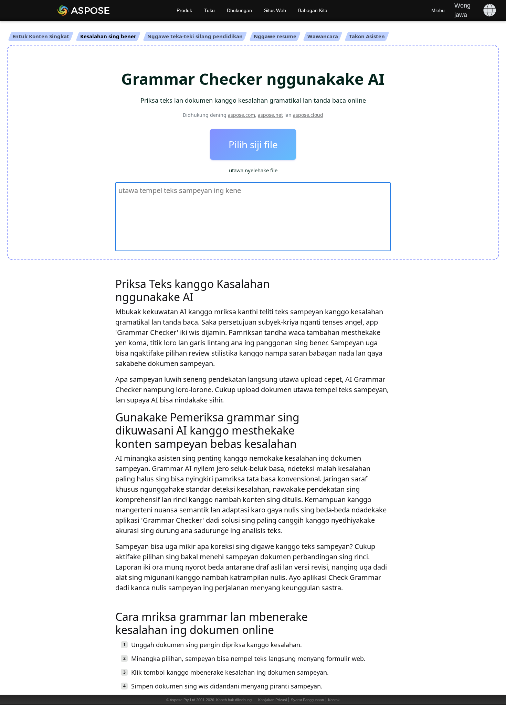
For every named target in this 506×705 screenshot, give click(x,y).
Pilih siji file (253, 144)
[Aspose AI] (103, 10)
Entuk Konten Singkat (40, 36)
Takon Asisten (367, 36)
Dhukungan (239, 10)
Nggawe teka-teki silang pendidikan (195, 36)
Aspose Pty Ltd (182, 700)
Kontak (334, 700)
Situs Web (275, 10)
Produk (184, 10)
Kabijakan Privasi (272, 700)
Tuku (209, 10)
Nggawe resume (275, 36)
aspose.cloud (308, 115)
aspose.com (241, 115)
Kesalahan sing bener (108, 36)
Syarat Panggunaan (307, 700)
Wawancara (322, 36)
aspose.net (270, 115)
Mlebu (438, 10)
